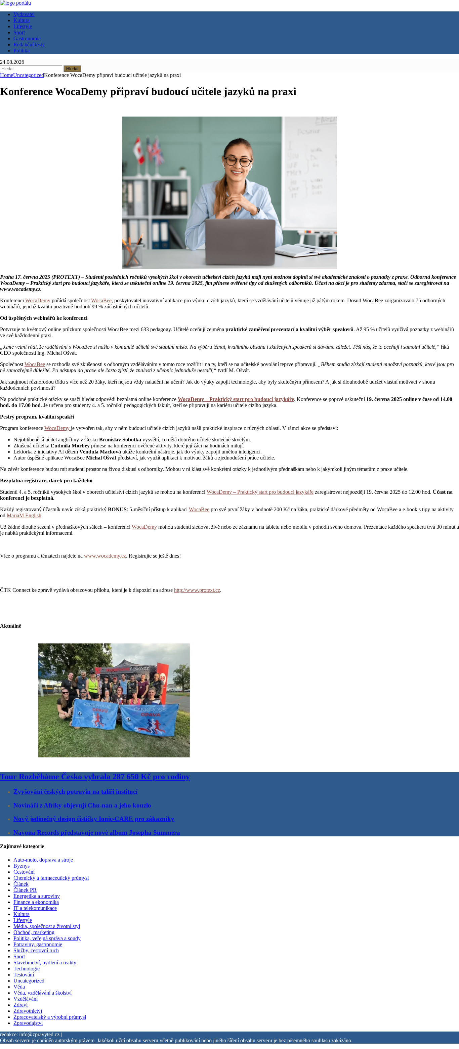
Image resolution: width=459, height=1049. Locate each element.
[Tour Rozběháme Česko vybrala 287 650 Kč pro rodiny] (114, 762)
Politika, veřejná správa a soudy (47, 938)
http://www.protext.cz (197, 590)
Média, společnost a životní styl (46, 926)
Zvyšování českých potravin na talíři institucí (75, 791)
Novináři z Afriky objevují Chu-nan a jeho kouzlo (82, 805)
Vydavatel (24, 14)
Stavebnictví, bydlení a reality (44, 962)
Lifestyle (22, 26)
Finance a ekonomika (36, 902)
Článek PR (25, 890)
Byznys (21, 866)
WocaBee (101, 300)
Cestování (24, 872)
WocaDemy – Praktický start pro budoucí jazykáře (260, 492)
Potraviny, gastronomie (37, 944)
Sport (19, 32)
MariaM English (24, 515)
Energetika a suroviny (36, 896)
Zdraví (20, 1005)
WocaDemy (37, 300)
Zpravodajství (28, 1023)
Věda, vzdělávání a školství (42, 993)
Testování (23, 974)
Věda (19, 987)
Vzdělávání (25, 999)
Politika (21, 50)
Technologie (26, 968)
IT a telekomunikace (35, 908)
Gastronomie (27, 38)
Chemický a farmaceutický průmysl (51, 878)
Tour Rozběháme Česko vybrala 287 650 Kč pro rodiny (95, 776)
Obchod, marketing (33, 932)
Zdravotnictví (27, 1011)
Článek (21, 884)
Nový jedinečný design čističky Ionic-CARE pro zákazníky (93, 818)
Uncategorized (28, 981)
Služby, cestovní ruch (36, 950)
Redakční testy (29, 44)
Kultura (21, 20)
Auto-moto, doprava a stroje (43, 860)
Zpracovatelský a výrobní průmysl (49, 1017)
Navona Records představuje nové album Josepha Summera (96, 832)
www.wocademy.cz (105, 556)
